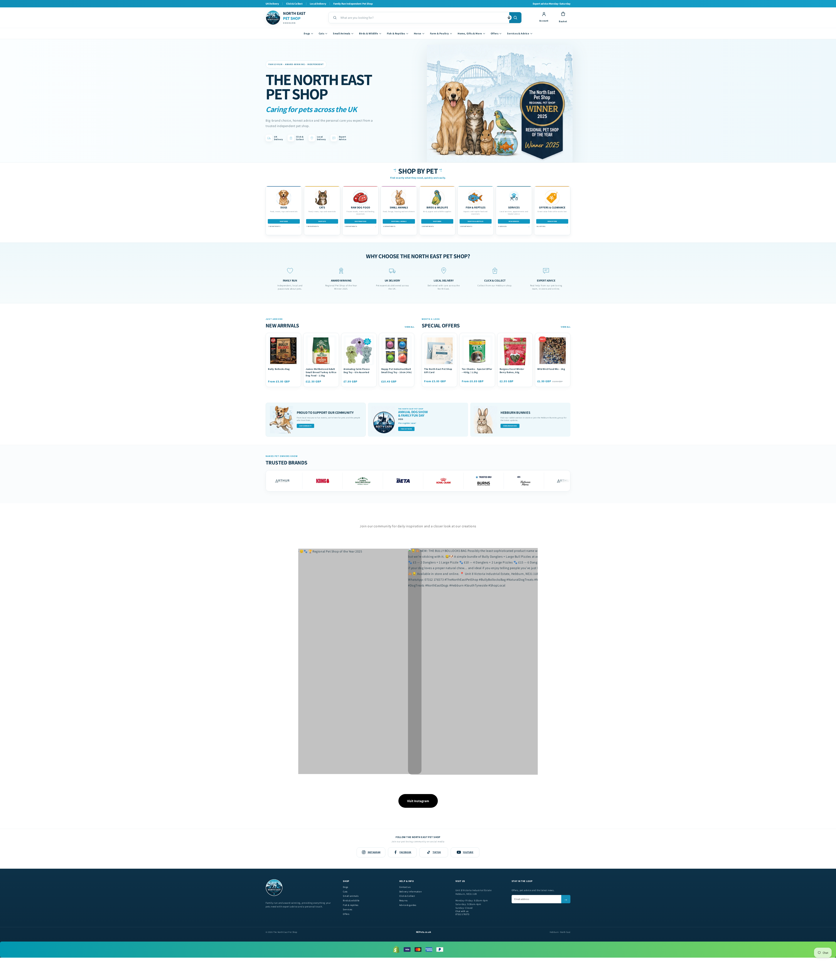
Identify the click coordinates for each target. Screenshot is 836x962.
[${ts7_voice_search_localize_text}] (509, 17)
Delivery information (410, 891)
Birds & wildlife (351, 900)
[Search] (515, 17)
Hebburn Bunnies (510, 426)
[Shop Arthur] (519, 481)
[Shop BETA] (358, 481)
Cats (321, 33)
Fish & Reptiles (396, 33)
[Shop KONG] (278, 481)
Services (347, 909)
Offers (495, 33)
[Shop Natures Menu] (479, 481)
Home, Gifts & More (470, 33)
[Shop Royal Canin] (399, 481)
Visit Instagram (418, 801)
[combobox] (423, 17)
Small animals (350, 896)
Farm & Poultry (439, 33)
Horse (417, 33)
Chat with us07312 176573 (462, 913)
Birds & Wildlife (368, 33)
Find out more (406, 429)
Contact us (405, 887)
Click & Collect (407, 896)
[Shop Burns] (439, 481)
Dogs (307, 33)
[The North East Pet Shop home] (274, 895)
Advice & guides (407, 905)
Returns (403, 900)
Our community (305, 426)
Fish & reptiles (350, 905)
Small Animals (341, 33)
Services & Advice (518, 33)
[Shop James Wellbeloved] (318, 481)
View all (409, 326)
